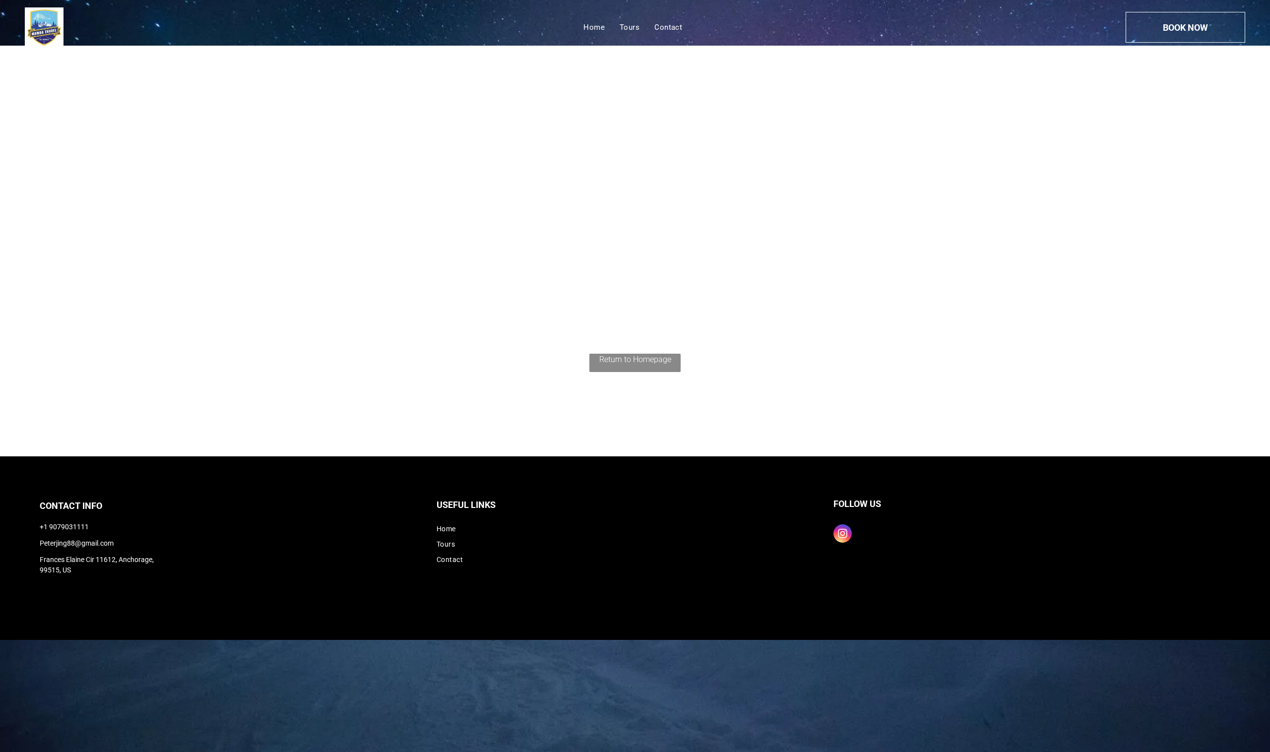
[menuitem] (594, 27)
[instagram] (842, 534)
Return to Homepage (635, 359)
